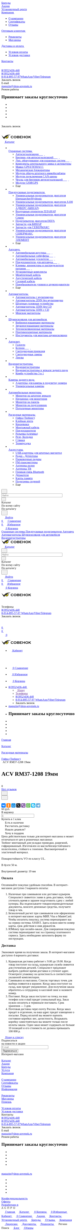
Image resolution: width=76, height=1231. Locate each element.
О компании (15, 18)
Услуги (5, 1070)
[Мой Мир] (13, 805)
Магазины (14, 39)
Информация (9, 1089)
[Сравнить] (4, 797)
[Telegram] (38, 805)
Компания (7, 1073)
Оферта (5, 1201)
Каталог (6, 1060)
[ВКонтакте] (3, 805)
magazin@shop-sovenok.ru (16, 86)
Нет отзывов (9, 789)
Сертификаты (16, 21)
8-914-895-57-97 (26, 76)
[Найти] (4, 512)
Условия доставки (19, 55)
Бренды (6, 1066)
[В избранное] (4, 793)
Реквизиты (15, 36)
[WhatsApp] (28, 805)
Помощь (6, 1101)
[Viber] (23, 805)
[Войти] (3, 624)
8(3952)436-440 (10, 70)
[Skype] (33, 805)
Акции (5, 1063)
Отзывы (13, 24)
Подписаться (10, 1051)
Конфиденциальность (14, 1198)
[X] (18, 805)
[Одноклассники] (8, 805)
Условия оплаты (18, 51)
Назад (21, 690)
